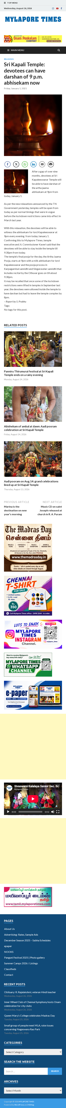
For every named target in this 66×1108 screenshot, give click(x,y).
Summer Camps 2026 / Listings (21, 963)
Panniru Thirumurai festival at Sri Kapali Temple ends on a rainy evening (28, 373)
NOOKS (8, 951)
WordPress (19, 1105)
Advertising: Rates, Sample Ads (21, 934)
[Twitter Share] (16, 164)
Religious (9, 59)
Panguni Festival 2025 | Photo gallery (24, 957)
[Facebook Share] (7, 164)
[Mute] (52, 811)
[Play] (8, 811)
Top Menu (12, 3)
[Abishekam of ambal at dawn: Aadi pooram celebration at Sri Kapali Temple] (33, 422)
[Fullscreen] (57, 811)
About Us (9, 928)
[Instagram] (53, 8)
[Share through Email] (42, 164)
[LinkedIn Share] (33, 164)
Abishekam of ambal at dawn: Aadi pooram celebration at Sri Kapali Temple (30, 428)
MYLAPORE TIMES (26, 1102)
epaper (8, 946)
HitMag (31, 1105)
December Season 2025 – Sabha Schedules (27, 940)
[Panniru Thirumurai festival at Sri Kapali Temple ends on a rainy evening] (33, 367)
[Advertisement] (33, 746)
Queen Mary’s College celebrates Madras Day (29, 1015)
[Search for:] (33, 1071)
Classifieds (10, 968)
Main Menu (17, 50)
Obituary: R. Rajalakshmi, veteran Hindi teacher (30, 992)
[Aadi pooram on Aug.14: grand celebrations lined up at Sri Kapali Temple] (33, 477)
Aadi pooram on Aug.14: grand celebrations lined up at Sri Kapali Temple (31, 483)
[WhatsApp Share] (25, 164)
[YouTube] (57, 8)
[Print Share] (51, 164)
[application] (33, 799)
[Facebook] (61, 8)
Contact (8, 974)
